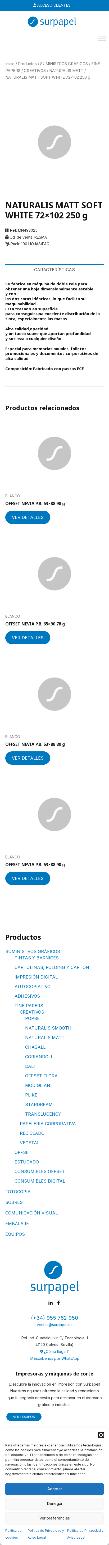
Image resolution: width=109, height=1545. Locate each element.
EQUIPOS (15, 1234)
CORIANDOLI (38, 1056)
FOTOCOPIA (18, 1191)
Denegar (54, 1503)
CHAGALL (35, 1047)
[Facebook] (58, 1303)
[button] (101, 1435)
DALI (30, 1066)
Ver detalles (28, 517)
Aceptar (54, 1488)
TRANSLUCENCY (43, 1114)
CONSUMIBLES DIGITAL (40, 1181)
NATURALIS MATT (45, 1037)
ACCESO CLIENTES (53, 5)
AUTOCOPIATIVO (33, 986)
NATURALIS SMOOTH (48, 1028)
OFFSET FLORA (41, 1075)
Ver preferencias (54, 1518)
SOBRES (14, 1202)
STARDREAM (39, 1104)
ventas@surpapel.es (54, 1324)
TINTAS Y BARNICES (37, 957)
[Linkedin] (50, 1303)
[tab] (54, 270)
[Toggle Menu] (102, 38)
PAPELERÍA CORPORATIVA (48, 1123)
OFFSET (23, 1152)
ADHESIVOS (27, 996)
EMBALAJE (17, 1223)
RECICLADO (32, 1133)
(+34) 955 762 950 (54, 1318)
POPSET (34, 1018)
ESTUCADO (27, 1162)
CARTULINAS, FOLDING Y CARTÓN (52, 967)
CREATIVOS (32, 1012)
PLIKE (31, 1095)
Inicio (10, 63)
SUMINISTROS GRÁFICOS (32, 951)
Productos (27, 63)
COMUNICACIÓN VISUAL (31, 1213)
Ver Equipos (24, 1417)
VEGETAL (29, 1142)
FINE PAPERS (29, 1005)
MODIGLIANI (38, 1085)
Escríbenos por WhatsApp (56, 1358)
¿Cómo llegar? (56, 1351)
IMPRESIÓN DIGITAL (36, 977)
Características (54, 269)
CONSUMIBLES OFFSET (40, 1171)
